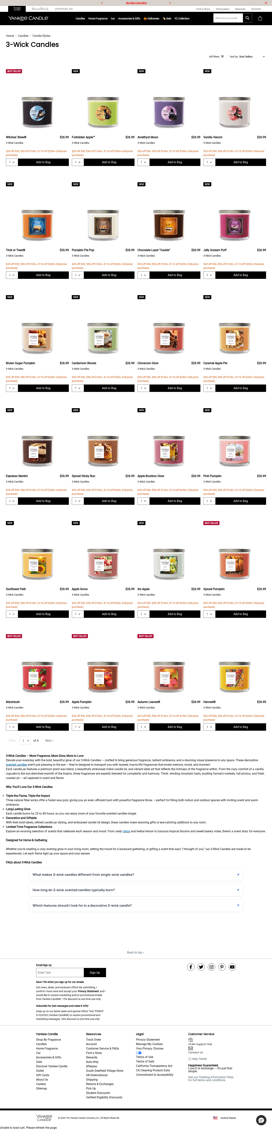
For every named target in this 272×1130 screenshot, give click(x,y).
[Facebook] (190, 967)
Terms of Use (144, 1057)
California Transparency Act (154, 1066)
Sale (39, 1062)
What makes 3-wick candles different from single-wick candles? (83, 875)
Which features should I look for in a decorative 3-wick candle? (82, 905)
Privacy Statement (88, 991)
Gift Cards (42, 1075)
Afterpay (91, 1066)
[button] (261, 1120)
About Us (42, 1079)
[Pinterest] (222, 967)
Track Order (93, 1039)
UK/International (97, 1075)
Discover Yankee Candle (51, 1066)
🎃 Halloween (151, 18)
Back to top (134, 952)
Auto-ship (92, 1062)
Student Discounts (98, 1093)
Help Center (199, 1058)
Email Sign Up (44, 965)
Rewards (91, 1057)
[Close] (266, 3)
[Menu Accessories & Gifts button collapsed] (140, 18)
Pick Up (91, 1088)
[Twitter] (201, 967)
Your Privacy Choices (149, 1048)
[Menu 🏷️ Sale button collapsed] (171, 18)
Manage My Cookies (149, 1044)
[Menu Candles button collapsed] (85, 18)
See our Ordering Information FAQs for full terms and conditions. (211, 1078)
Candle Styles (41, 36)
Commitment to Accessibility (154, 1075)
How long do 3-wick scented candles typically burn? (74, 890)
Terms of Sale (145, 1061)
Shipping (92, 1079)
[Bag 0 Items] (260, 18)
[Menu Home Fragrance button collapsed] (107, 18)
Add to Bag (43, 162)
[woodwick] (40, 9)
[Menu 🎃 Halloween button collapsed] (159, 18)
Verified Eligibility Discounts (104, 1097)
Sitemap (41, 1088)
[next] (170, 3)
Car (38, 1053)
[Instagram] (211, 967)
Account (91, 1044)
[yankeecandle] (18, 9)
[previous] (102, 3)
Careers (41, 1084)
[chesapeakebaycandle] (64, 9)
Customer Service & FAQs (102, 1048)
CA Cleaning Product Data (153, 1070)
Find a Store (94, 1053)
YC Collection (181, 18)
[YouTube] (232, 967)
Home (10, 36)
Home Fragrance (98, 18)
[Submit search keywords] (247, 18)
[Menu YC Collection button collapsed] (189, 18)
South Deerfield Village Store (104, 1070)
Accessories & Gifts (129, 18)
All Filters (214, 56)
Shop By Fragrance (48, 1039)
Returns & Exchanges (100, 1084)
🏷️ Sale (167, 18)
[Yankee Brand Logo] (28, 18)
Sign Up (95, 972)
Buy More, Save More (136, 3)
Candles (80, 18)
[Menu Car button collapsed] (115, 18)
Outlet (40, 1070)
